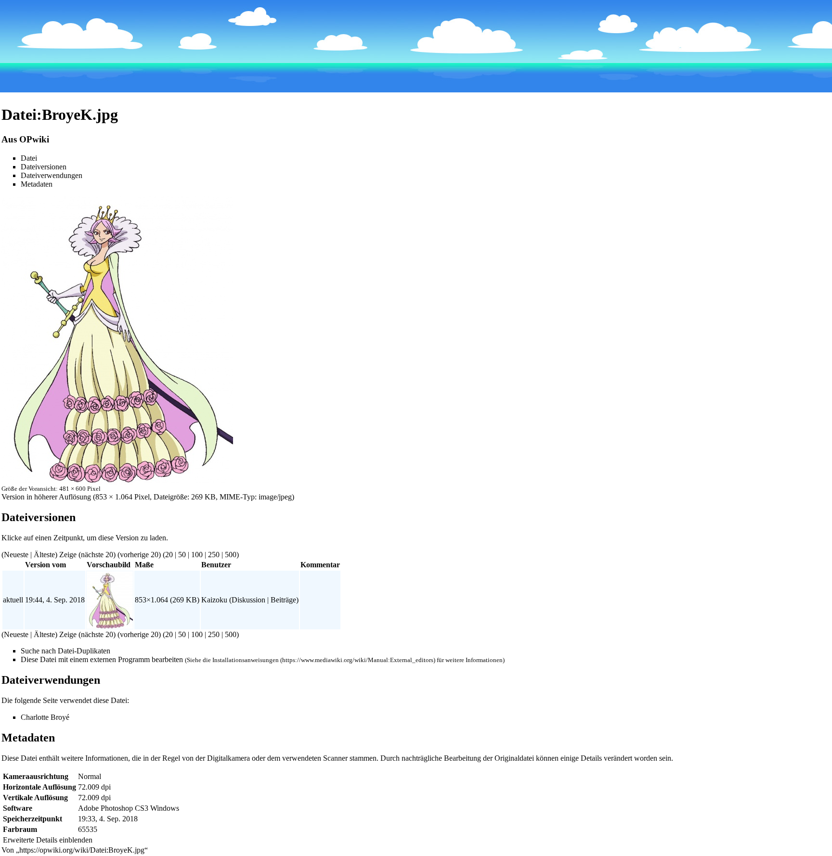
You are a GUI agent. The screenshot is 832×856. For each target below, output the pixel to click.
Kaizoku (214, 600)
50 (182, 554)
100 (197, 554)
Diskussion (248, 600)
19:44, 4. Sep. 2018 (55, 600)
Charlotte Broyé (45, 717)
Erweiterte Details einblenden (47, 840)
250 (214, 554)
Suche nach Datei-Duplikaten (65, 651)
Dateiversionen (43, 167)
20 (169, 554)
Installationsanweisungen (245, 660)
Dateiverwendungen (51, 175)
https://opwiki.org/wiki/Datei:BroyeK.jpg (81, 850)
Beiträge (283, 600)
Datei (29, 158)
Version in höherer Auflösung (46, 497)
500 (230, 554)
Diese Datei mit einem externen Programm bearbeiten (102, 659)
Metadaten (36, 184)
